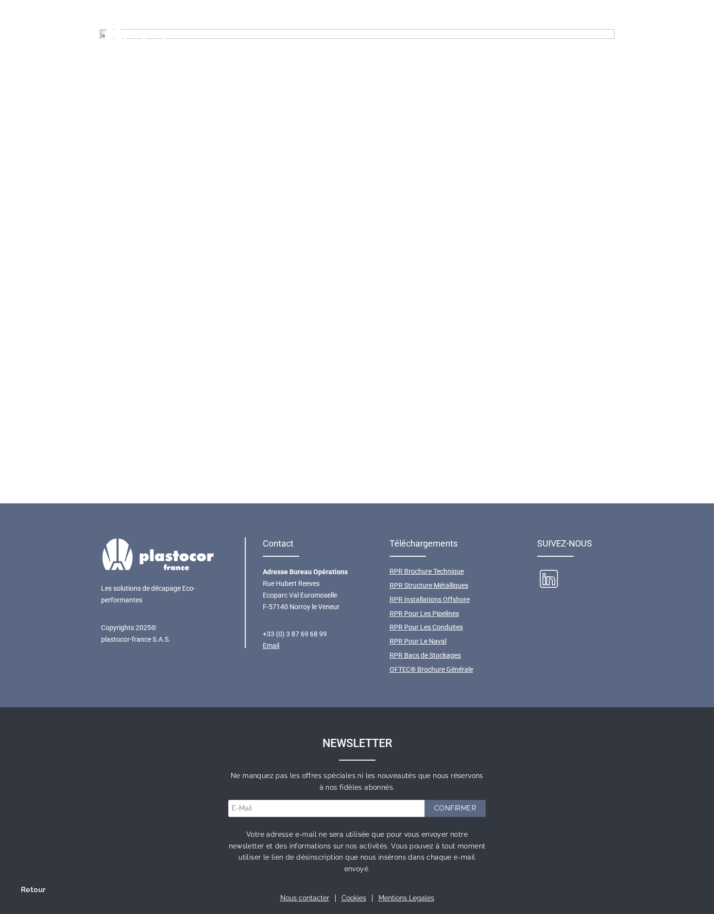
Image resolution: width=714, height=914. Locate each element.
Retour (33, 889)
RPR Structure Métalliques (429, 585)
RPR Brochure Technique (427, 571)
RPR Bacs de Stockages (425, 655)
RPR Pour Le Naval (418, 641)
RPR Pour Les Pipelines (424, 613)
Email (271, 645)
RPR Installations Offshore (430, 599)
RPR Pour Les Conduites (426, 627)
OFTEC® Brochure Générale (431, 669)
